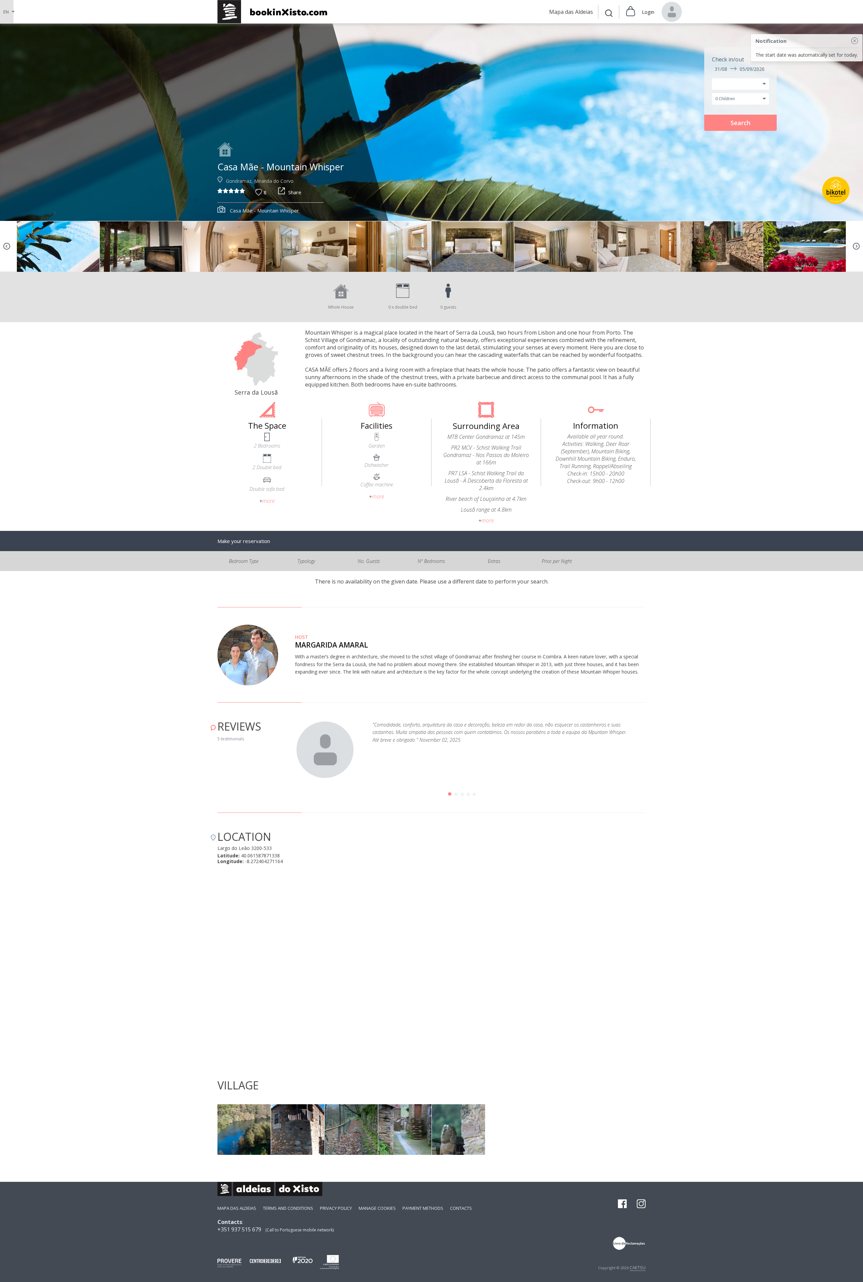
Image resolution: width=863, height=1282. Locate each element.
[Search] (609, 14)
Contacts (461, 1208)
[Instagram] (641, 1204)
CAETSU (638, 1267)
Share (294, 192)
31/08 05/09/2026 (740, 69)
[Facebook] (622, 1204)
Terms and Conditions (288, 1208)
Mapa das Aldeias (236, 1208)
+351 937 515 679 (239, 1229)
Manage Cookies (377, 1208)
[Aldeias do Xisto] (275, 11)
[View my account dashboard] (672, 12)
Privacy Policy (336, 1208)
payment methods (423, 1208)
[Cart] (630, 11)
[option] (431, 122)
